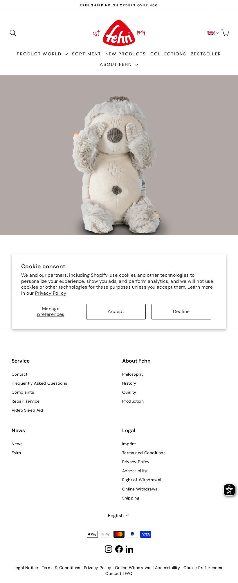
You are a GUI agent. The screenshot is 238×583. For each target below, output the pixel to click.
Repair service (26, 401)
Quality (129, 392)
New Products (125, 54)
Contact (20, 374)
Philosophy (133, 374)
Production (133, 401)
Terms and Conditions (143, 452)
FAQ (128, 573)
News (17, 443)
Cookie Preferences (202, 567)
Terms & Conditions (61, 567)
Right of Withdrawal (141, 479)
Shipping (130, 498)
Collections (168, 54)
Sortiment (86, 54)
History (129, 383)
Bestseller (206, 54)
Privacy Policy (50, 293)
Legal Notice (26, 567)
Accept (116, 312)
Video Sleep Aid (27, 410)
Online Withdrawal (140, 489)
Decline (181, 312)
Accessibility (134, 470)
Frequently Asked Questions (39, 383)
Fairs (16, 452)
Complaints (23, 392)
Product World (40, 54)
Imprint (129, 443)
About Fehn (117, 64)
